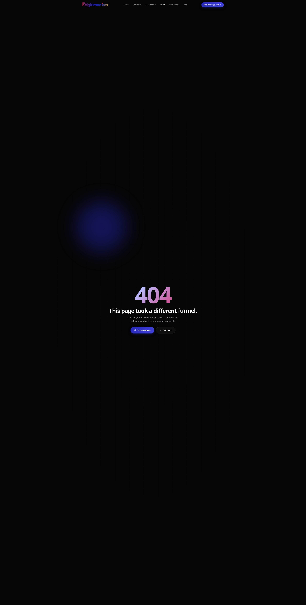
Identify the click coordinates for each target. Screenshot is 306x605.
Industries (150, 5)
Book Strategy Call (211, 5)
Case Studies (174, 5)
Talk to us (167, 330)
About (162, 5)
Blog (185, 5)
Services (136, 5)
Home (126, 5)
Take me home (143, 330)
